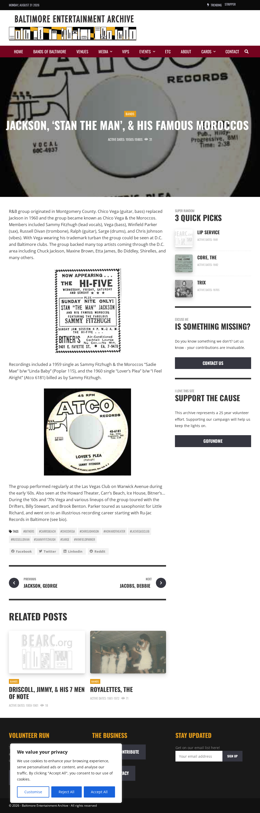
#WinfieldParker (84, 539)
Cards (206, 51)
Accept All (99, 791)
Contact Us (213, 363)
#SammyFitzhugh (45, 539)
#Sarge (64, 539)
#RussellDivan (20, 539)
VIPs (125, 51)
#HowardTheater (114, 531)
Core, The (207, 257)
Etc (168, 51)
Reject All (66, 791)
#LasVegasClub (139, 531)
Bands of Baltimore (49, 51)
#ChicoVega (67, 531)
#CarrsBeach (47, 531)
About (186, 51)
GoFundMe (213, 441)
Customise (33, 791)
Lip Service (208, 232)
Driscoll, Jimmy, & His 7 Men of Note (47, 693)
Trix (201, 282)
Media (103, 51)
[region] (66, 773)
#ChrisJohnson (89, 531)
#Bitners (28, 531)
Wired (228, 5)
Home (18, 51)
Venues (82, 51)
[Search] (246, 51)
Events (145, 51)
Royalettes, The (111, 689)
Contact (232, 51)
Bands (130, 114)
